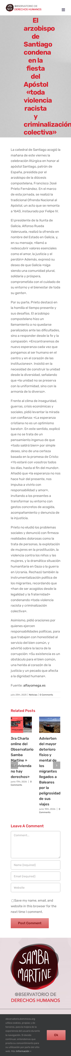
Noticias (33, 694)
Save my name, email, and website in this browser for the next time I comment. (33, 906)
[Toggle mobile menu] (64, 10)
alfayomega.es (34, 685)
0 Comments (46, 694)
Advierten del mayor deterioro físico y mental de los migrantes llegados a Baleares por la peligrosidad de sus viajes (49, 771)
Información (23, 1051)
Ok (56, 1035)
